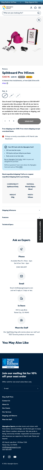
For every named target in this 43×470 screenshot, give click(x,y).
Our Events (6, 408)
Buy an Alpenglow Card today (13, 159)
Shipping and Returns (9, 416)
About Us (5, 404)
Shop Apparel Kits (29, 2)
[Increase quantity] (13, 121)
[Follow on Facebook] (3, 456)
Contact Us (6, 401)
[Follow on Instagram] (9, 456)
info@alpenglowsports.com (11, 447)
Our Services (6, 412)
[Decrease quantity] (5, 121)
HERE (20, 167)
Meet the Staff (7, 419)
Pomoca (5, 69)
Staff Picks (10, 332)
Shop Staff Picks (7, 397)
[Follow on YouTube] (14, 456)
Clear (33, 13)
